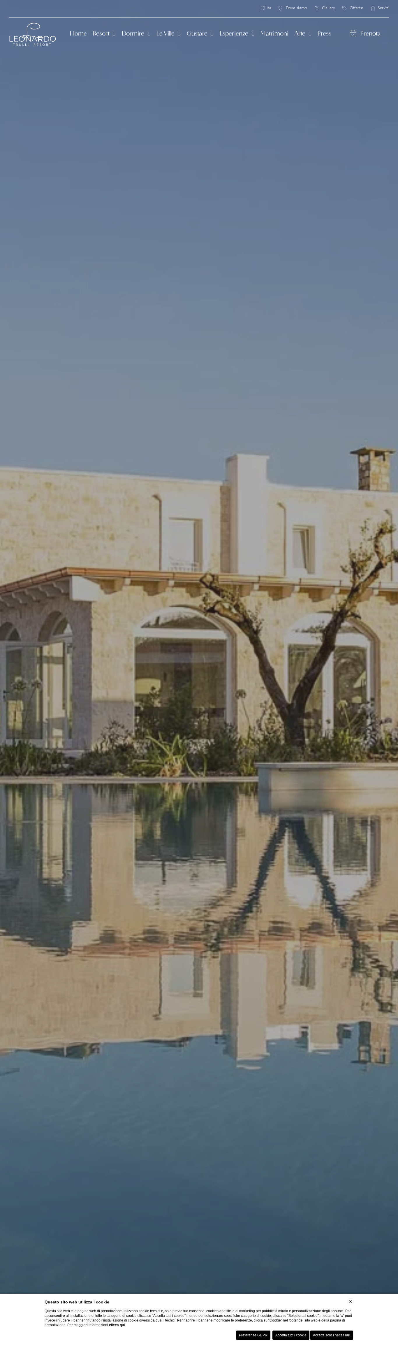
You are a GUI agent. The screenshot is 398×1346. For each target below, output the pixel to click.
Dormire (133, 34)
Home (78, 34)
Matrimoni (274, 34)
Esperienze (234, 34)
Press (324, 34)
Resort (102, 34)
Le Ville (166, 34)
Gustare (198, 34)
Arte (300, 34)
